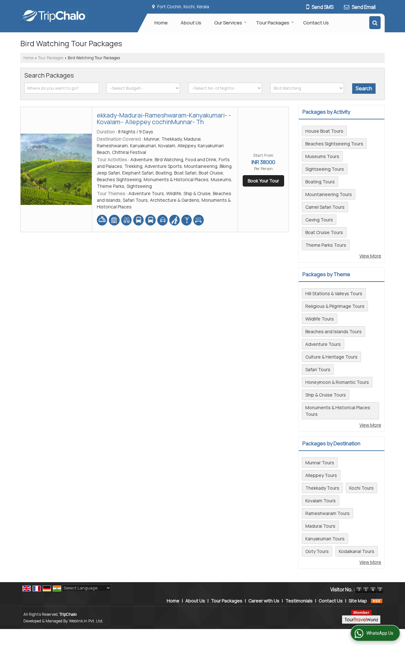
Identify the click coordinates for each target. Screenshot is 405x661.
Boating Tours (320, 182)
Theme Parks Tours (325, 245)
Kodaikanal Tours (356, 551)
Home (161, 22)
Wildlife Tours (319, 319)
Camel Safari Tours (325, 207)
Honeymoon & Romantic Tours (337, 382)
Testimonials (299, 601)
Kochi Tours (361, 488)
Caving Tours (319, 220)
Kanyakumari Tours (325, 539)
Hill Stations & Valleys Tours (333, 293)
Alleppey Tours (321, 475)
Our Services (228, 22)
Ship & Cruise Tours (325, 395)
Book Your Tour (263, 181)
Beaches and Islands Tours (333, 331)
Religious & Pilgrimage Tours (334, 306)
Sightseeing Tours (324, 169)
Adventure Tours (323, 344)
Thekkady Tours (322, 488)
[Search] (375, 22)
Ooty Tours (317, 551)
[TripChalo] (54, 16)
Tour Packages (272, 22)
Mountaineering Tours (328, 194)
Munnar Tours (319, 463)
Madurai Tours (320, 526)
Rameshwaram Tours (327, 513)
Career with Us (263, 601)
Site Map (358, 601)
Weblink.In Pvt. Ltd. (86, 621)
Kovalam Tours (320, 501)
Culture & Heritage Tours (331, 357)
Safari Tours (317, 369)
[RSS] (377, 601)
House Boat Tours (324, 131)
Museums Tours (322, 156)
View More (370, 256)
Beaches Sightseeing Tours (334, 144)
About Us (191, 22)
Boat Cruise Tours (324, 232)
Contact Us (316, 22)
